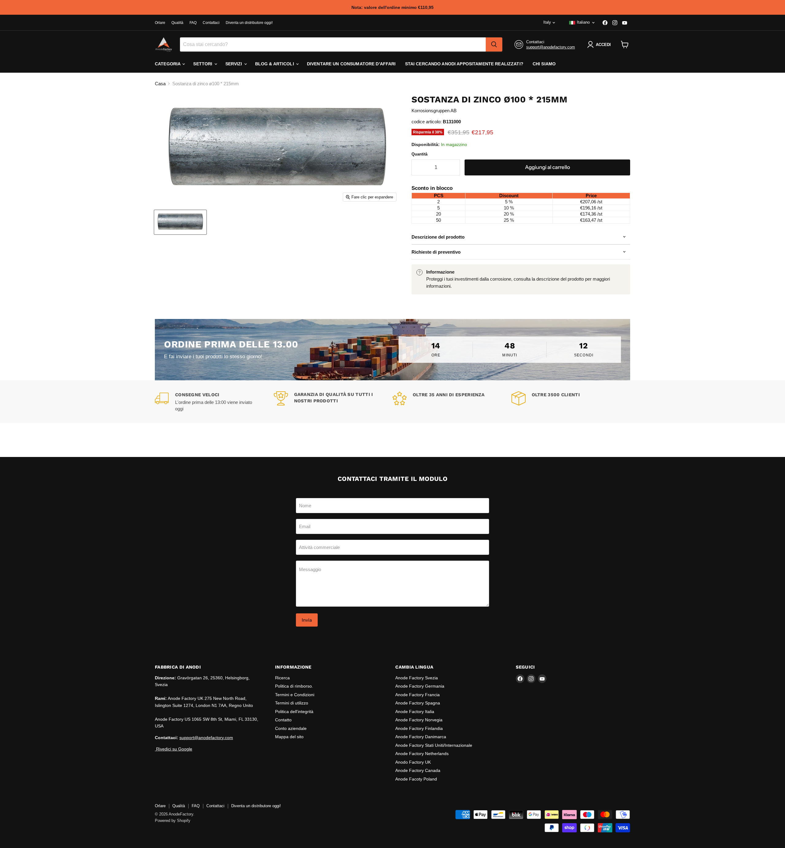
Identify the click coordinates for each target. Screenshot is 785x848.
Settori (203, 63)
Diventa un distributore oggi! (249, 23)
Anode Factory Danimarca (420, 736)
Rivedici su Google (173, 748)
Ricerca (282, 677)
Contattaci (211, 23)
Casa (160, 83)
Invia (307, 620)
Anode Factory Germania (419, 686)
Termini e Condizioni (294, 694)
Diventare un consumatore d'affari (351, 63)
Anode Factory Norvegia (418, 719)
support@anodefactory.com (550, 47)
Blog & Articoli (275, 63)
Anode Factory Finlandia (419, 728)
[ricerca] (494, 44)
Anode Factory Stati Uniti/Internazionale (433, 745)
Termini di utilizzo (291, 702)
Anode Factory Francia (417, 694)
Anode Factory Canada (417, 770)
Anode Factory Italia (414, 711)
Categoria (168, 63)
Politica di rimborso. (294, 686)
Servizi (234, 63)
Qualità (177, 23)
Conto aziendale (291, 728)
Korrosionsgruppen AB (434, 110)
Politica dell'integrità (294, 711)
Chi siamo (544, 63)
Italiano (583, 22)
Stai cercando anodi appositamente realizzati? (464, 63)
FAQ (193, 23)
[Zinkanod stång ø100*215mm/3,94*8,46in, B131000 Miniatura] (180, 222)
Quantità (419, 154)
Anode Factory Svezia (416, 677)
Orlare (160, 23)
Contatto (283, 719)
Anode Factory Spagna (417, 702)
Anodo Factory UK (413, 762)
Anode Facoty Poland (416, 779)
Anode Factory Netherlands (422, 753)
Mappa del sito (289, 736)
